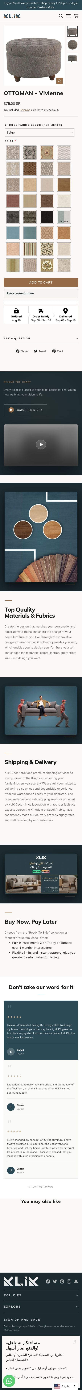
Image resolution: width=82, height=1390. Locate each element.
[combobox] (65, 1386)
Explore (12, 1306)
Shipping (25, 109)
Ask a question (17, 338)
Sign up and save (22, 1319)
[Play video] (41, 444)
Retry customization (20, 293)
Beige (9, 141)
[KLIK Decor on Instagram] (69, 1281)
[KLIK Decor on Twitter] (55, 1281)
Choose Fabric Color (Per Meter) (33, 125)
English (66, 1386)
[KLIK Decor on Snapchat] (76, 1281)
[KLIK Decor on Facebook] (48, 1281)
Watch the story (29, 409)
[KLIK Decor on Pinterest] (62, 1281)
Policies (13, 1295)
